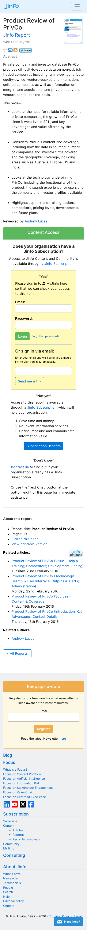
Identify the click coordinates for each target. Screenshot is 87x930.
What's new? (12, 874)
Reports (18, 834)
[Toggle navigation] (77, 6)
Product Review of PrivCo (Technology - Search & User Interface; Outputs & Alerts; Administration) (45, 581)
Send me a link (29, 381)
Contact (8, 905)
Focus (9, 762)
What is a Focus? (15, 769)
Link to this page (25, 539)
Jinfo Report (16, 35)
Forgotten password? (45, 336)
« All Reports (17, 653)
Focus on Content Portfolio (22, 774)
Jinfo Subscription (58, 263)
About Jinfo (14, 866)
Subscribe (10, 821)
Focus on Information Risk (21, 783)
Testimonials (12, 883)
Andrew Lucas (36, 221)
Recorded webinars (26, 839)
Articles (18, 830)
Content (8, 825)
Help (6, 896)
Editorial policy (13, 901)
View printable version (29, 544)
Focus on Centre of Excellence (24, 797)
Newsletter (11, 878)
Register (43, 729)
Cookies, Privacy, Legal (65, 916)
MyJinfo (8, 848)
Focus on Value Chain (18, 792)
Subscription (16, 814)
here (63, 738)
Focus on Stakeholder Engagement (28, 787)
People (8, 887)
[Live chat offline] (68, 921)
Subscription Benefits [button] (44, 446)
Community (11, 844)
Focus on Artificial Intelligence (24, 778)
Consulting (14, 855)
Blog (7, 755)
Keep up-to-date (43, 686)
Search (8, 892)
